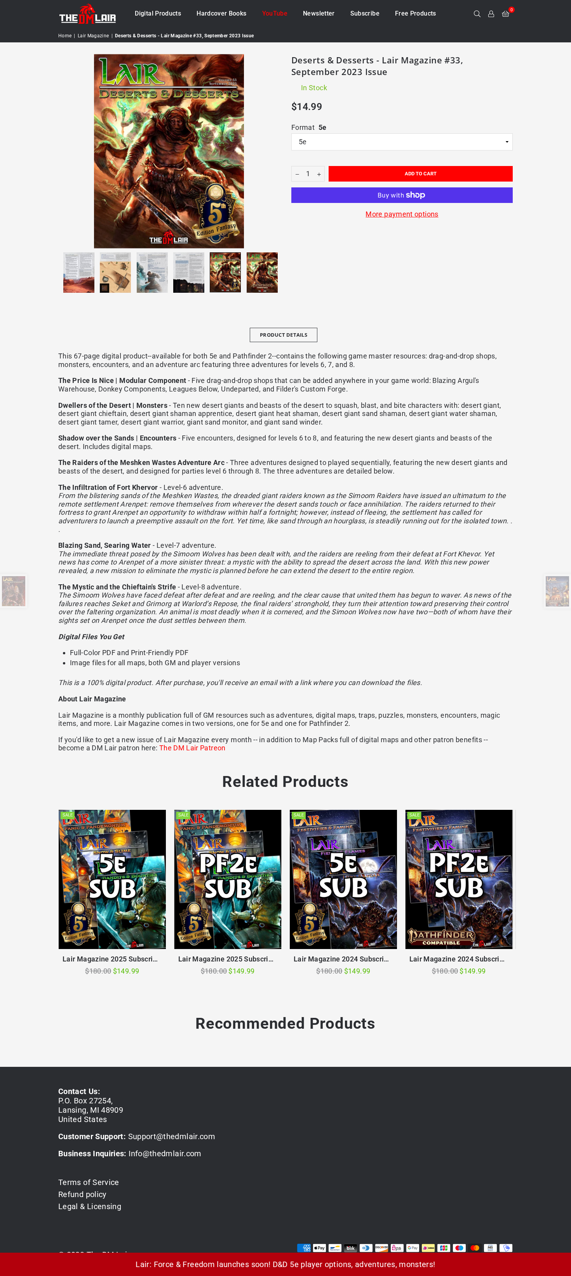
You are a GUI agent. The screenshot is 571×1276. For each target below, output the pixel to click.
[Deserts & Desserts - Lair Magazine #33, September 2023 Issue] (78, 272)
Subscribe (365, 13)
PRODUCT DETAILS (283, 334)
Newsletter (319, 13)
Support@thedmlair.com (172, 1136)
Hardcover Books (221, 13)
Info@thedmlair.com (165, 1153)
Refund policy (82, 1194)
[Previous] (69, 151)
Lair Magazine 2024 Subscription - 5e (343, 959)
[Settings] (491, 14)
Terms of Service (88, 1182)
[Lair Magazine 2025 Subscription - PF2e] (228, 879)
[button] (505, 14)
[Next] (269, 151)
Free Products (415, 13)
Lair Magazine (93, 35)
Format (308, 127)
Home (64, 35)
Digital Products (158, 13)
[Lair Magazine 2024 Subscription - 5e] (343, 879)
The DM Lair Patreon (192, 748)
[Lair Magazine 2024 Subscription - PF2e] (459, 879)
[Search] (477, 14)
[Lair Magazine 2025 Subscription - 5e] (112, 879)
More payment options (402, 214)
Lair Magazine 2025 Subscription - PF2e (228, 959)
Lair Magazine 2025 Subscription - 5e (112, 959)
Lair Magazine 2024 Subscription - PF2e (459, 959)
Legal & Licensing (89, 1206)
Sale (68, 815)
